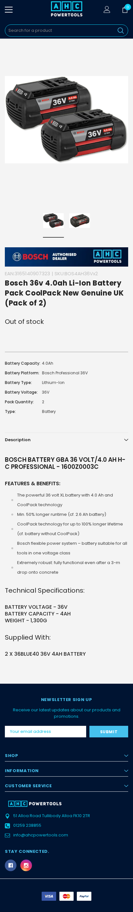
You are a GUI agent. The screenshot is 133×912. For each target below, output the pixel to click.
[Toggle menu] (9, 10)
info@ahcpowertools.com (40, 835)
